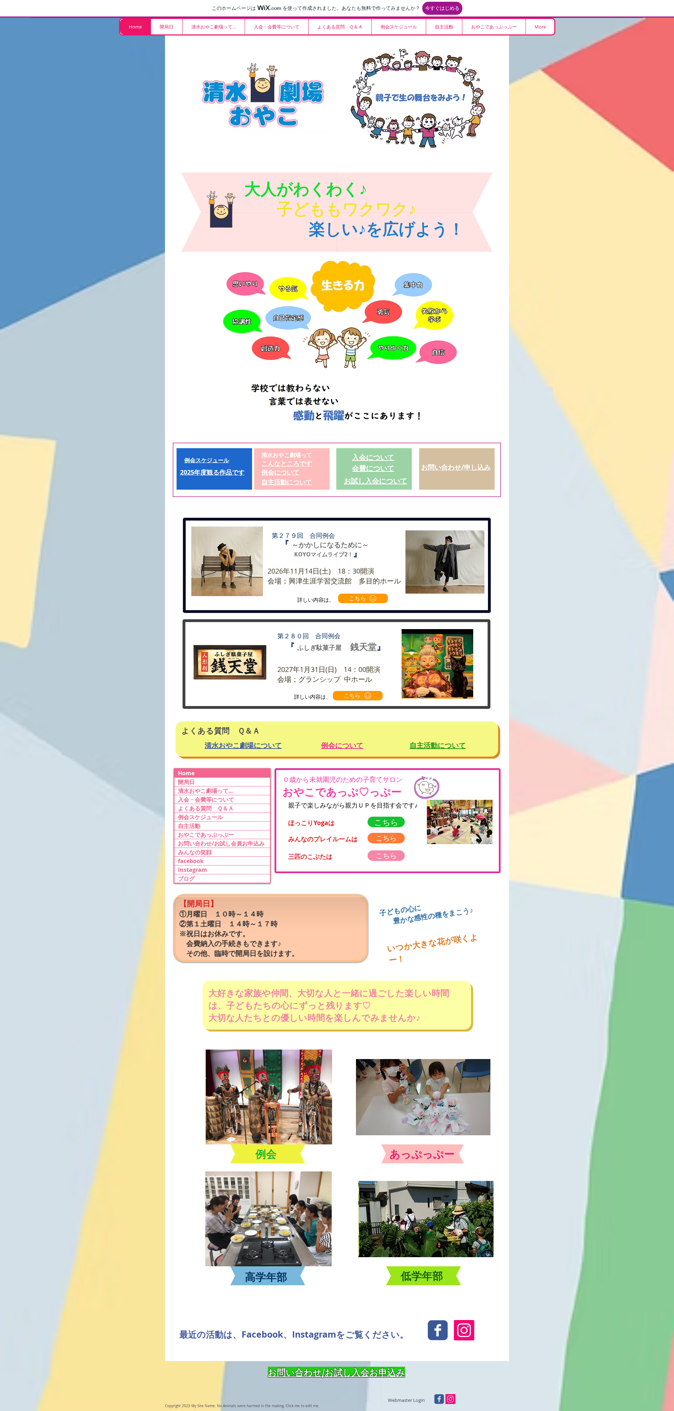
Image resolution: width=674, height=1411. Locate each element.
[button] (213, 26)
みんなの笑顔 (195, 852)
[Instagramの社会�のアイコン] (450, 1399)
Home (186, 773)
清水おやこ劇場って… (205, 791)
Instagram (192, 870)
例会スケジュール (200, 817)
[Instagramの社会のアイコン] (464, 1330)
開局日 (186, 782)
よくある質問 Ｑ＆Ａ (206, 808)
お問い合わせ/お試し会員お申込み (221, 843)
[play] (318, 1138)
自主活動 (189, 826)
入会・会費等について (206, 799)
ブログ (186, 878)
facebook (191, 861)
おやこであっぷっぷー (206, 834)
